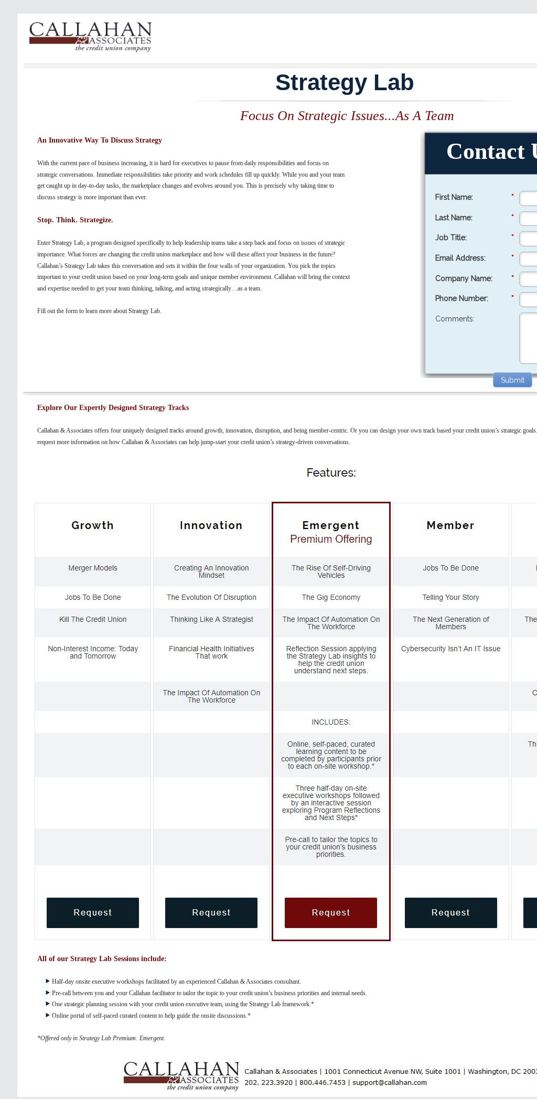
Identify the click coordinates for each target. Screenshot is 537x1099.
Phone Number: (474, 298)
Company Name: (474, 278)
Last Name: (474, 217)
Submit (512, 380)
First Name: (474, 197)
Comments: (455, 319)
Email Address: (474, 258)
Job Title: (474, 237)
